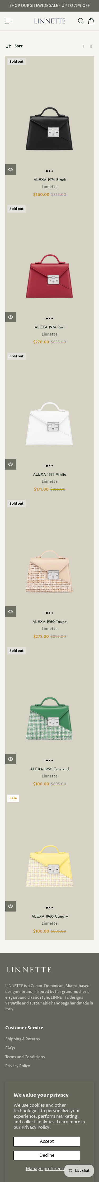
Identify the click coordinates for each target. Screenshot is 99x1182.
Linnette (50, 186)
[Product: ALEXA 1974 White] (49, 410)
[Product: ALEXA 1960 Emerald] (49, 704)
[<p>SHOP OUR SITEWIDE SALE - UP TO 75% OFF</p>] (49, 6)
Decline (46, 1155)
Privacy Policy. (36, 1127)
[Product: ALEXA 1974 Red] (49, 262)
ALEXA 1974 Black (50, 180)
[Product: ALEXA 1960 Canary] (49, 852)
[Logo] (49, 21)
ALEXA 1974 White (49, 475)
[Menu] (8, 21)
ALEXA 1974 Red (49, 327)
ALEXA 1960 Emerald (49, 769)
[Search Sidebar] (81, 21)
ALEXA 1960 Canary (49, 917)
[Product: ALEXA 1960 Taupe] (49, 557)
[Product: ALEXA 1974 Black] (49, 115)
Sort (19, 46)
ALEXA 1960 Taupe (49, 622)
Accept (47, 1141)
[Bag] (91, 21)
